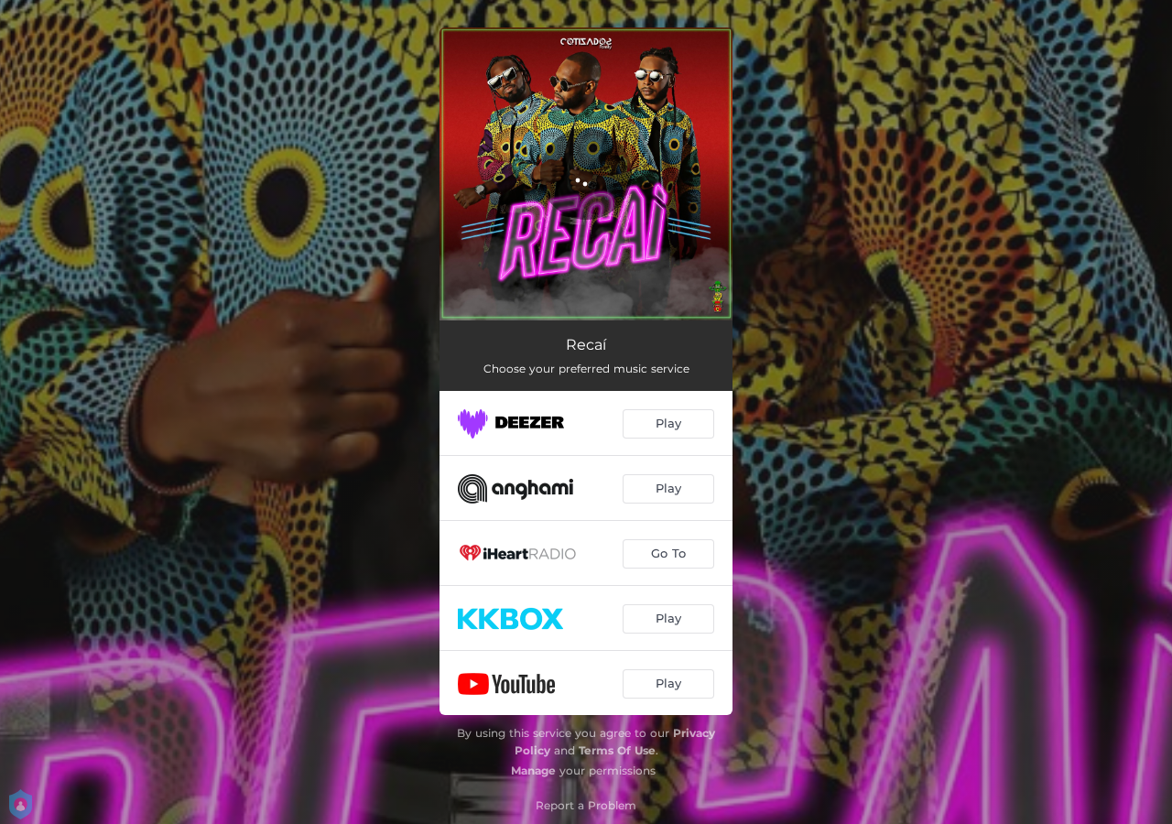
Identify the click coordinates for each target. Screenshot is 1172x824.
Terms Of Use (617, 750)
